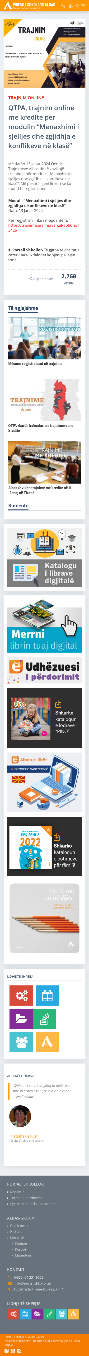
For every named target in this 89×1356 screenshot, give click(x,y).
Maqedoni (22, 1255)
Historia (16, 1231)
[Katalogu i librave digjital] (21, 1019)
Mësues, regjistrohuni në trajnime (35, 363)
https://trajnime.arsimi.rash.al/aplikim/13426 (44, 228)
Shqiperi (21, 1243)
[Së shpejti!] (47, 995)
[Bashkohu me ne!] (21, 1042)
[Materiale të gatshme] (21, 995)
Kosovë (20, 1249)
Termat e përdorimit (25, 1198)
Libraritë (16, 1237)
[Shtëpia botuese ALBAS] (47, 1042)
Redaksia (16, 1192)
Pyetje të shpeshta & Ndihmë (32, 1203)
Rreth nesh (18, 1225)
